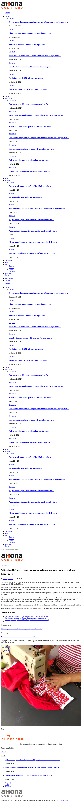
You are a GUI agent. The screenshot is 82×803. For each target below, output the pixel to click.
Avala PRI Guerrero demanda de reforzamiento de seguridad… (35, 56)
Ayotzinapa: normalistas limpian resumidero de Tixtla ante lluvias (36, 115)
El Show (11, 268)
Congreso (8, 16)
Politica (7, 178)
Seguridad (8, 273)
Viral (6, 264)
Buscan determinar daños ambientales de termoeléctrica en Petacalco (37, 208)
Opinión (11, 266)
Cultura (7, 96)
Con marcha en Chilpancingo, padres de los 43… (29, 104)
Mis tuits (3, 752)
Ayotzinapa (8, 98)
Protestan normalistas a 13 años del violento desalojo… (31, 149)
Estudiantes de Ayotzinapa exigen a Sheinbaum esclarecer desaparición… (39, 138)
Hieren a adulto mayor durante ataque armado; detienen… (33, 242)
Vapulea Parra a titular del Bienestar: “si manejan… (30, 67)
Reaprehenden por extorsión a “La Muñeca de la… (30, 186)
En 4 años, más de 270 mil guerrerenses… (26, 78)
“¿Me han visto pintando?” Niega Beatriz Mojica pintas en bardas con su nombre (32, 760)
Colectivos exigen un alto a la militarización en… (29, 160)
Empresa (7, 280)
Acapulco (8, 180)
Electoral (7, 13)
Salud (6, 262)
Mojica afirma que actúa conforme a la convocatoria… (31, 220)
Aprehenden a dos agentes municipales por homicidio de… (33, 231)
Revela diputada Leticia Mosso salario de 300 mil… (30, 89)
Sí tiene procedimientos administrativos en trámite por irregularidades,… (38, 22)
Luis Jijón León (8, 579)
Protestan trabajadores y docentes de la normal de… (30, 171)
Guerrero (3, 565)
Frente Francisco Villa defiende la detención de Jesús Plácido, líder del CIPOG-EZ (32, 768)
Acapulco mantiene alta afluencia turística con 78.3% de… (33, 253)
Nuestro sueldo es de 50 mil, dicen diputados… (28, 44)
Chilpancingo (9, 260)
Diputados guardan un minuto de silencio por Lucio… (31, 33)
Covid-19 (12, 271)
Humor (11, 269)
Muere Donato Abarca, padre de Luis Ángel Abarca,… (31, 126)
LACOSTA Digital (62, 800)
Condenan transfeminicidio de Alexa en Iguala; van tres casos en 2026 (28, 775)
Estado (7, 275)
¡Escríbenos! (9, 278)
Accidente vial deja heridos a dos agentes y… (27, 197)
